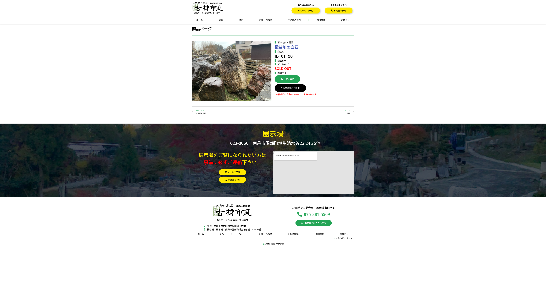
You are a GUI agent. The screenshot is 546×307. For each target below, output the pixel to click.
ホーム (199, 19)
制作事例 (321, 19)
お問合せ (345, 19)
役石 (241, 19)
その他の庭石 (294, 19)
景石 (221, 19)
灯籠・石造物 (265, 19)
